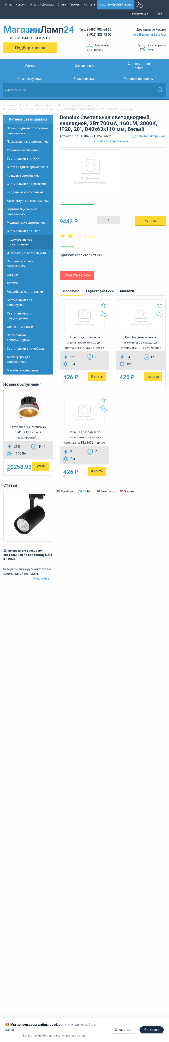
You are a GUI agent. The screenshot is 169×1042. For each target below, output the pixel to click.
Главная (8, 105)
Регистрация (140, 14)
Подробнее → (43, 578)
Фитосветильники (20, 327)
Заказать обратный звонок (116, 4)
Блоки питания (84, 79)
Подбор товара (30, 48)
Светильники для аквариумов (19, 302)
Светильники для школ (23, 231)
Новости (21, 4)
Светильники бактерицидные (18, 337)
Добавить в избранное (149, 136)
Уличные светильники (23, 150)
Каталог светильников (28, 119)
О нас (8, 4)
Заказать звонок (77, 275)
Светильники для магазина (27, 184)
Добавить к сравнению (111, 141)
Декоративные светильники (76, 105)
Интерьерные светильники (26, 253)
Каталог (24, 105)
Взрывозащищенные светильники (22, 211)
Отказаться (123, 1030)
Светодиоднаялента (139, 66)
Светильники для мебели (25, 348)
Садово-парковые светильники (20, 264)
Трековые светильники (23, 175)
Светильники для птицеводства (19, 316)
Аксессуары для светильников (18, 359)
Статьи (62, 4)
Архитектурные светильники (28, 201)
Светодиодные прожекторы (27, 167)
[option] (113, 173)
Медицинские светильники (26, 222)
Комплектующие (30, 79)
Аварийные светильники (25, 291)
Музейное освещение (23, 370)
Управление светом (139, 79)
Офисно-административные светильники (27, 130)
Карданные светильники (25, 192)
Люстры (12, 283)
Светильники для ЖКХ (23, 158)
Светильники (84, 66)
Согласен (151, 1030)
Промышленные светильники (28, 141)
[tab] (71, 291)
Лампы (30, 66)
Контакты (90, 4)
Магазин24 (30, 32)
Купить (40, 466)
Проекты (75, 4)
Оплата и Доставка (42, 4)
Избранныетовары (101, 48)
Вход (159, 14)
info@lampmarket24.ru (149, 34)
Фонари (12, 274)
